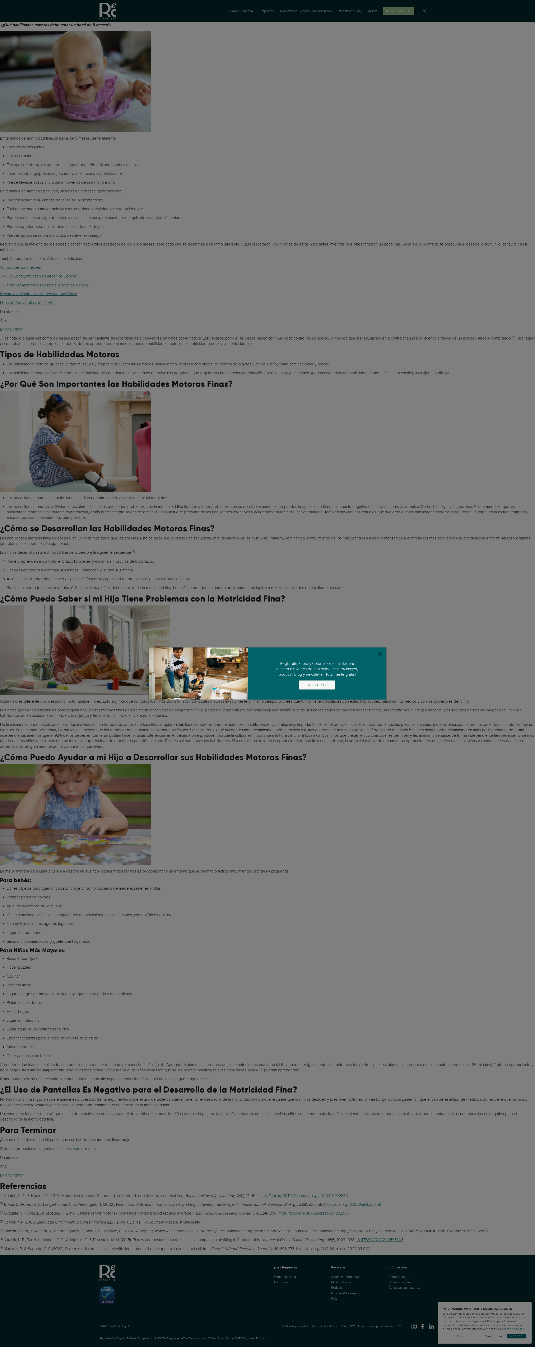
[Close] (380, 654)
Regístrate (317, 684)
